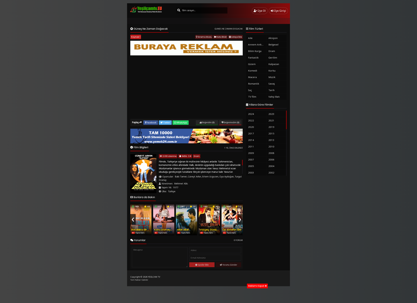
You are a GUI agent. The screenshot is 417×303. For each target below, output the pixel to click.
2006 (271, 159)
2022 (251, 120)
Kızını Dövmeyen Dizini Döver (171, 229)
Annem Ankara (256, 44)
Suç (250, 90)
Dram (197, 156)
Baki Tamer (181, 176)
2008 (271, 153)
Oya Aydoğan (226, 176)
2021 (271, 120)
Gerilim (272, 57)
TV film (252, 96)
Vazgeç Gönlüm (209, 229)
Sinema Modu (204, 37)
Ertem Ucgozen (210, 176)
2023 (271, 113)
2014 (251, 140)
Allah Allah (183, 229)
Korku (271, 70)
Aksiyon (273, 38)
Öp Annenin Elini (232, 229)
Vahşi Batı (274, 96)
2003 (251, 172)
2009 (251, 153)
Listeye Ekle (236, 37)
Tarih (271, 90)
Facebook (151, 122)
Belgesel (273, 44)
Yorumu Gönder (229, 264)
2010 (271, 146)
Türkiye (171, 191)
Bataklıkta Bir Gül (141, 229)
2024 (251, 113)
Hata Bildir (221, 37)
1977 (175, 187)
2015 (271, 133)
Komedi (252, 70)
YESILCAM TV (154, 276)
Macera (252, 77)
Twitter (166, 122)
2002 (271, 172)
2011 (251, 146)
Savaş (271, 83)
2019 (271, 127)
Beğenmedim (229, 122)
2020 (251, 127)
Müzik (271, 77)
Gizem (252, 64)
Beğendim (207, 122)
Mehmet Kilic (181, 183)
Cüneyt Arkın (194, 176)
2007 (251, 159)
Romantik (253, 83)
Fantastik (253, 57)
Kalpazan (273, 64)
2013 (271, 140)
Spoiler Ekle (203, 264)
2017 (251, 133)
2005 (251, 166)
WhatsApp (181, 122)
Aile (250, 38)
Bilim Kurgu (254, 51)
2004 (271, 166)
